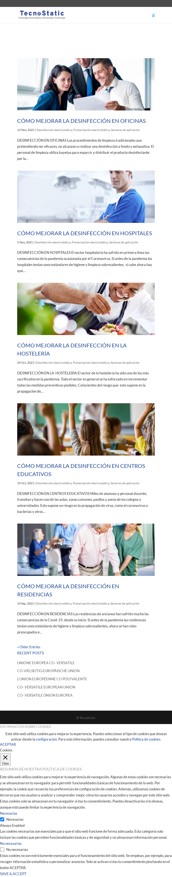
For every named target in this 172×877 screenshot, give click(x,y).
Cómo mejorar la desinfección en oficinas (81, 120)
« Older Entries (28, 647)
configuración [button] (46, 739)
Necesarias (14, 819)
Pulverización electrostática (91, 130)
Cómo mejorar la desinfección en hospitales (84, 233)
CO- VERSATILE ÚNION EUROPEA (45, 695)
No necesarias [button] (11, 843)
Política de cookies (146, 739)
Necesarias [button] (8, 813)
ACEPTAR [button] (8, 744)
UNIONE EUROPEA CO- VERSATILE (46, 663)
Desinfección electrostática (54, 130)
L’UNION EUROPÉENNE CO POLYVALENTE (52, 679)
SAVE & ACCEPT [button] (13, 874)
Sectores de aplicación (125, 130)
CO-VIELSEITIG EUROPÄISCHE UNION (48, 671)
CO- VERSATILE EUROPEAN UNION (46, 687)
